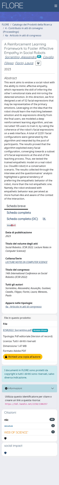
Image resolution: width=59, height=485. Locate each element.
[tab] (44, 219)
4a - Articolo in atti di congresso (23, 35)
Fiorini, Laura (24, 63)
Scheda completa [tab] (19, 212)
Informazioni (14, 388)
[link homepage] (14, 6)
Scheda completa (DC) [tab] (22, 219)
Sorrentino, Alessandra (20, 57)
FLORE (5, 24)
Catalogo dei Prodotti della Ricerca (32, 24)
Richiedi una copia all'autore (23, 356)
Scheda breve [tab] (16, 206)
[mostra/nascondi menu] (55, 5)
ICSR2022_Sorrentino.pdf (17, 330)
